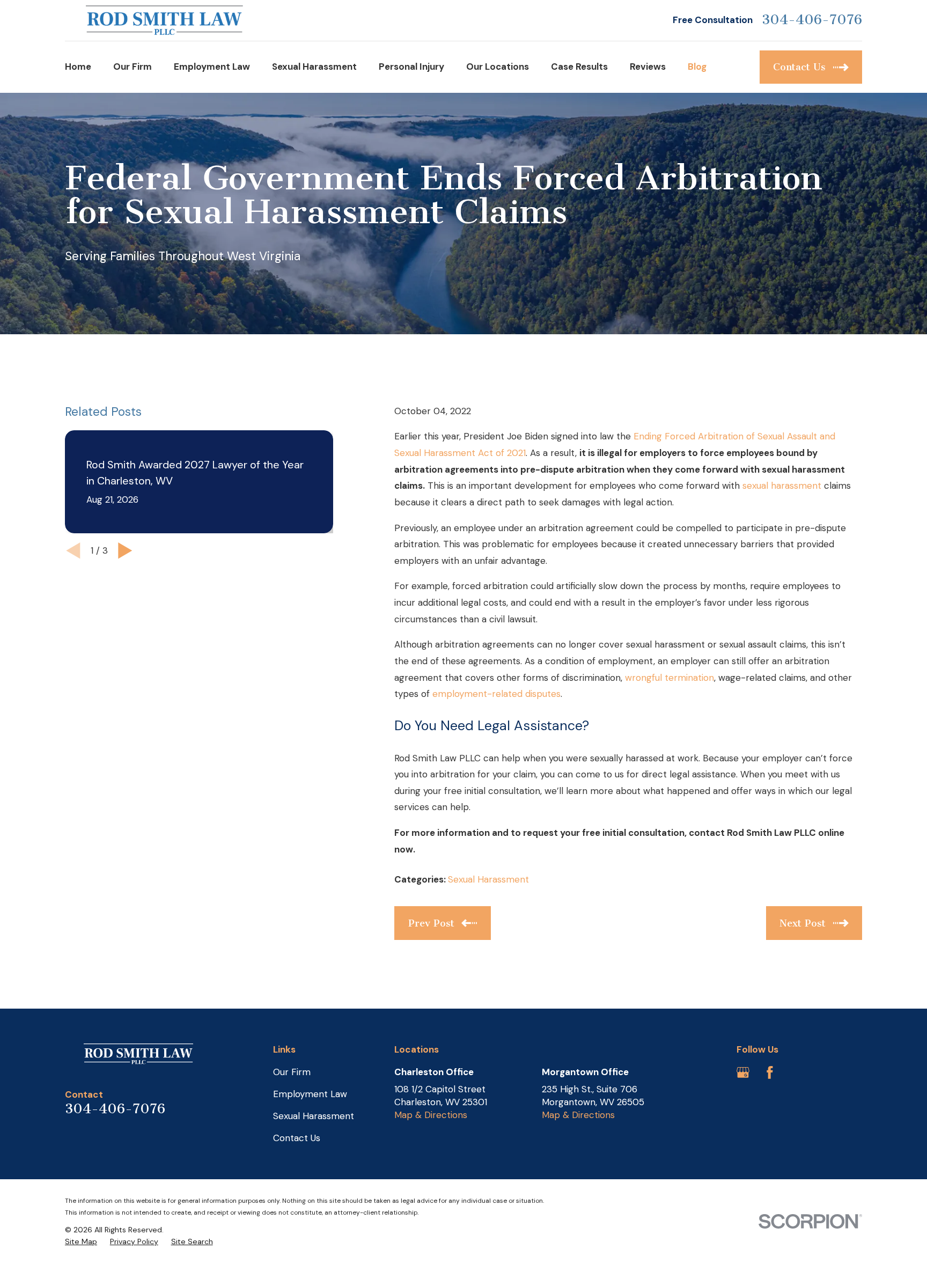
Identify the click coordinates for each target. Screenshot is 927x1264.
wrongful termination (669, 678)
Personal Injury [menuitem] (411, 66)
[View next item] (125, 550)
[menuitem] (81, 1242)
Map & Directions (430, 1115)
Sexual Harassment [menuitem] (314, 66)
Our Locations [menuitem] (497, 66)
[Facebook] (769, 1072)
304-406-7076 (812, 20)
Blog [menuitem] (697, 66)
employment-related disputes (496, 694)
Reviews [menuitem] (648, 66)
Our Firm (292, 1072)
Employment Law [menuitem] (212, 66)
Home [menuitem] (78, 66)
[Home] (164, 20)
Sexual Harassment (488, 879)
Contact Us (296, 1138)
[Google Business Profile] (743, 1072)
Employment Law (310, 1094)
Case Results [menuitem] (579, 66)
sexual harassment (781, 485)
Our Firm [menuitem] (132, 66)
